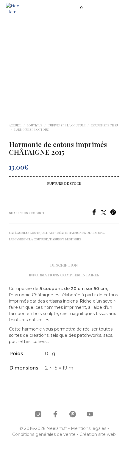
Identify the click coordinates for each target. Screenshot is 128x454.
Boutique (34, 125)
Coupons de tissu (104, 125)
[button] (77, 8)
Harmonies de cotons (31, 129)
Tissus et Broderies (65, 239)
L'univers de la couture (66, 125)
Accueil (15, 125)
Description (64, 264)
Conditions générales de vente (44, 434)
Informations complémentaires (64, 274)
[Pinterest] (114, 213)
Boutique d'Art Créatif (48, 233)
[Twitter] (105, 213)
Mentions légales (88, 428)
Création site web (97, 434)
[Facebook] (96, 213)
